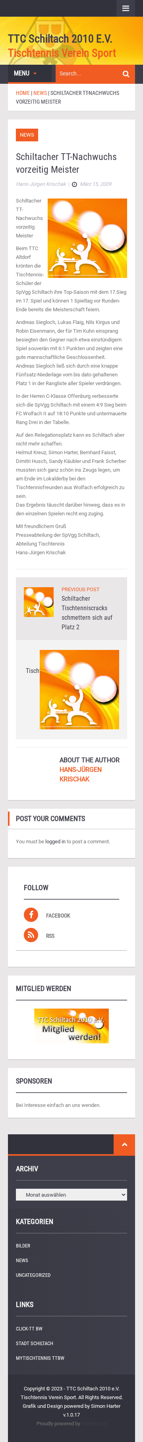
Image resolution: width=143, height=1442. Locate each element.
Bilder (23, 1246)
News (27, 135)
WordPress (93, 1424)
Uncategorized (33, 1275)
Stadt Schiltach (34, 1343)
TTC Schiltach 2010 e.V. (60, 38)
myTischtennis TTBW (40, 1358)
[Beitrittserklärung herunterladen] (71, 1025)
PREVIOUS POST (81, 589)
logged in (55, 841)
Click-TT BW (29, 1329)
